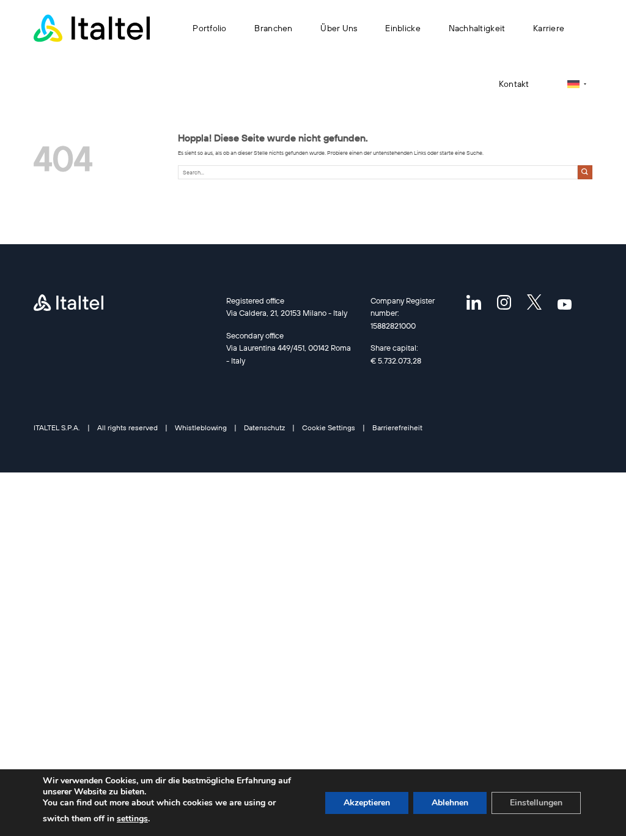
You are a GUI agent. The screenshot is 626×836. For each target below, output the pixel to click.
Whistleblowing (201, 427)
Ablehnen (450, 802)
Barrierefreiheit (397, 427)
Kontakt (514, 83)
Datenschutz (264, 427)
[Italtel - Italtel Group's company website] (92, 28)
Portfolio (209, 28)
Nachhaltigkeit (477, 28)
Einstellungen (536, 802)
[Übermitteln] (585, 172)
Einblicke (402, 28)
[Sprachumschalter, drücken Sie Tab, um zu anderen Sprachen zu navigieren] (576, 84)
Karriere (548, 28)
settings (132, 818)
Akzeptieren (367, 802)
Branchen (273, 28)
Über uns (338, 28)
